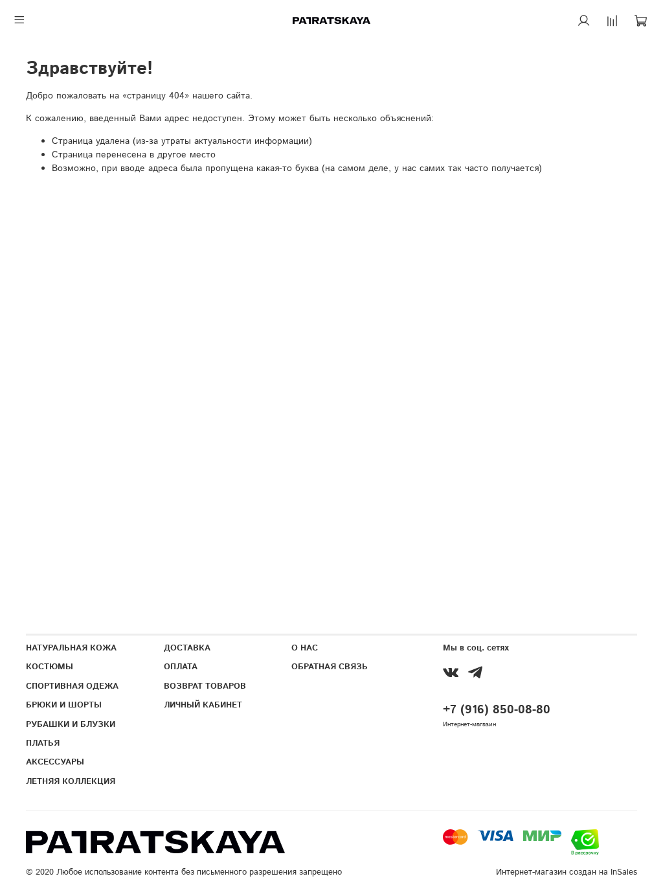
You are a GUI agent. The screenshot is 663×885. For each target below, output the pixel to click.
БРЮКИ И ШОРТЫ (64, 705)
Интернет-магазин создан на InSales (566, 872)
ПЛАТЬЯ (43, 743)
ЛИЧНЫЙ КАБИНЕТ (203, 705)
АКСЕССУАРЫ (55, 762)
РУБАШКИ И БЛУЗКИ (70, 724)
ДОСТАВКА (187, 648)
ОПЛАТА (180, 666)
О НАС (304, 648)
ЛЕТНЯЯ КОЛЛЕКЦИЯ (70, 781)
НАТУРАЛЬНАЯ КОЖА (71, 648)
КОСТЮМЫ (49, 666)
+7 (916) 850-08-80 (496, 710)
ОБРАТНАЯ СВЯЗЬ (329, 666)
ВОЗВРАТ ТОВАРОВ (205, 686)
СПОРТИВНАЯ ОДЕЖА (72, 686)
